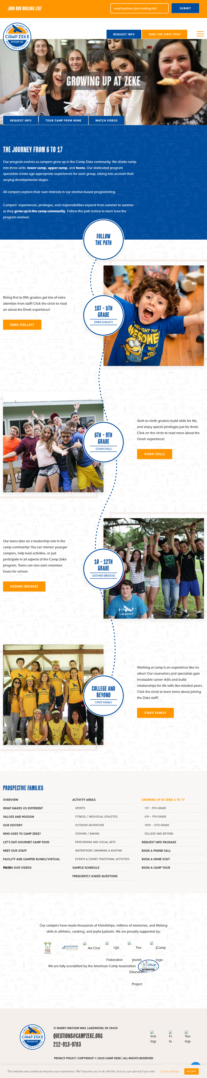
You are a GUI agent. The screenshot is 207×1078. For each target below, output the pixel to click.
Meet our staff (15, 851)
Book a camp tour (156, 868)
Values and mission (18, 817)
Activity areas (84, 800)
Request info (124, 34)
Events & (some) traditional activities (102, 859)
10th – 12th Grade (157, 825)
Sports (80, 808)
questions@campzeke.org (78, 1035)
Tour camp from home (63, 120)
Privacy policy (65, 1058)
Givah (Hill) (154, 454)
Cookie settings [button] (169, 1071)
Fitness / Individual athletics (96, 817)
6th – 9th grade (155, 817)
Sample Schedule (85, 868)
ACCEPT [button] (191, 1071)
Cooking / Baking (87, 834)
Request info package (159, 842)
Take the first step (165, 34)
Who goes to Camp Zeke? (22, 834)
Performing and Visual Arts (95, 842)
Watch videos (106, 120)
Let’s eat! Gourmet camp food (26, 842)
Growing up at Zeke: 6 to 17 (163, 800)
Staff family (155, 713)
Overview (10, 800)
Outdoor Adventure (89, 825)
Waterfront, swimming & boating (98, 851)
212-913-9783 (67, 1044)
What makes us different (23, 808)
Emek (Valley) (22, 325)
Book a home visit (156, 859)
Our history (12, 825)
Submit (185, 8)
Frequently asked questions (95, 876)
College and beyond (159, 834)
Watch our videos (17, 868)
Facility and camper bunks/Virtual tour (31, 860)
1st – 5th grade (155, 808)
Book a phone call (156, 851)
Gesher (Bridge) (24, 586)
